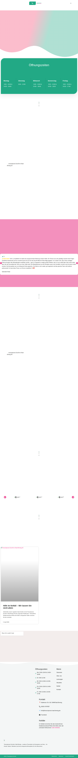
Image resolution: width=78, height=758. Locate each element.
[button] (1, 263)
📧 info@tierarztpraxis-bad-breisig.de (49, 710)
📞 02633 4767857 (44, 706)
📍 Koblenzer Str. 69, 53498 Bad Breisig (50, 702)
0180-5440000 (56, 727)
